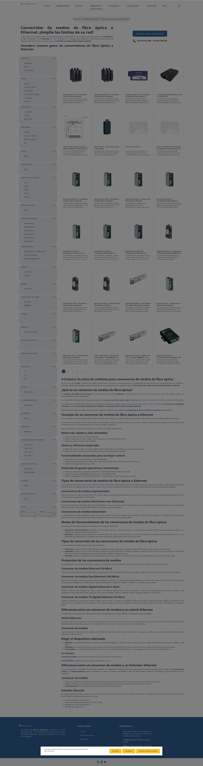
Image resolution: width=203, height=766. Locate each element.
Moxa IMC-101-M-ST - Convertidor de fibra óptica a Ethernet (106, 200)
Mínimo (28, 513)
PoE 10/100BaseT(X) (31, 255)
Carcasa (24, 151)
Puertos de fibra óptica (29, 353)
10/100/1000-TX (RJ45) (31, 94)
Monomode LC (29, 223)
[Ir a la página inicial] (28, 5)
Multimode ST (29, 241)
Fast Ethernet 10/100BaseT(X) (34, 252)
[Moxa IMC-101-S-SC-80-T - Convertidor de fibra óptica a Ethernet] (138, 232)
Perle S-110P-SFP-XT (133, 147)
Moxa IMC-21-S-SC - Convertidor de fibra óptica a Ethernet (107, 304)
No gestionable (29, 472)
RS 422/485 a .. (26, 413)
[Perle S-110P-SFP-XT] (138, 127)
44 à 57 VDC (28, 119)
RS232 (26, 418)
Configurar (129, 751)
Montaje (24, 267)
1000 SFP (27, 102)
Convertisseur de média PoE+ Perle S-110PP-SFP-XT (169, 95)
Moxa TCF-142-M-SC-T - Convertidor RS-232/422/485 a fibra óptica (169, 356)
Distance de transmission (30, 178)
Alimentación (25, 107)
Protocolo (24, 327)
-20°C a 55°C (28, 448)
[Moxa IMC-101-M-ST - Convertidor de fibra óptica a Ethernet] (107, 179)
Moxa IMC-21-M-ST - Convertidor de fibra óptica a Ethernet (75, 304)
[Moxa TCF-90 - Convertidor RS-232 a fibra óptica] (107, 127)
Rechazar (115, 751)
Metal (26, 156)
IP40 (25, 499)
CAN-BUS (27, 302)
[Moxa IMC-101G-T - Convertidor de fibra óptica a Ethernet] (76, 336)
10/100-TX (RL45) (30, 87)
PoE (25, 143)
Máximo (47, 513)
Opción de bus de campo (30, 297)
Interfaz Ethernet (27, 247)
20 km (26, 186)
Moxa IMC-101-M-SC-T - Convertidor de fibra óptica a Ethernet (167, 200)
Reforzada (27, 432)
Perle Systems (29, 70)
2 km (26, 183)
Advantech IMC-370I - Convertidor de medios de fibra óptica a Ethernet (138, 95)
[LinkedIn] (105, 762)
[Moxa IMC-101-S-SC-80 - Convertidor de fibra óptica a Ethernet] (107, 232)
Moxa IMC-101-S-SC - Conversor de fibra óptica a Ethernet (138, 200)
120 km (26, 197)
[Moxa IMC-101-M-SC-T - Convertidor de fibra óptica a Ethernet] (169, 179)
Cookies (83, 731)
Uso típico (24, 481)
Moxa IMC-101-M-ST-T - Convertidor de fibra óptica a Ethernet (73, 252)
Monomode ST (29, 231)
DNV (25, 169)
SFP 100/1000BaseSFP (31, 259)
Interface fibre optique (29, 218)
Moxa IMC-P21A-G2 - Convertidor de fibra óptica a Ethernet (75, 95)
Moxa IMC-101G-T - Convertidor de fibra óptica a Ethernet (75, 356)
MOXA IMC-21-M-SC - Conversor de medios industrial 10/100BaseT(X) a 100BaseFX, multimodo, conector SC (169, 252)
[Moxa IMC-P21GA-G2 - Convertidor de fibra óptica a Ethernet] (107, 75)
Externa (27, 132)
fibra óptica (28, 405)
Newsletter (84, 739)
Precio (23, 507)
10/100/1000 (28, 91)
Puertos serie (25, 367)
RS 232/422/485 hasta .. (29, 400)
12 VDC (26, 115)
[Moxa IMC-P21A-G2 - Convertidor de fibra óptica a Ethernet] (76, 75)
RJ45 (25, 210)
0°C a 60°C (28, 456)
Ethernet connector (28, 205)
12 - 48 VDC (28, 112)
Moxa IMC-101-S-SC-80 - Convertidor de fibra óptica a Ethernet (104, 252)
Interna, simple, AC (31, 136)
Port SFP (24, 314)
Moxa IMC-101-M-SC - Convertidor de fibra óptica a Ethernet (75, 200)
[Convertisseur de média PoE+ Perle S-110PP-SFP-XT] (169, 75)
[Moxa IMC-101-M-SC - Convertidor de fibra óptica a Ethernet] (76, 179)
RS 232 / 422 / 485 (30, 332)
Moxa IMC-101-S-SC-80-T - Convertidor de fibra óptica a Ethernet (136, 252)
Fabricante (25, 58)
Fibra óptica (28, 392)
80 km (26, 193)
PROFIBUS (27, 306)
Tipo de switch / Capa (28, 464)
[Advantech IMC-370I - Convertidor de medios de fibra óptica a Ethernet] (138, 75)
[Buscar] (179, 6)
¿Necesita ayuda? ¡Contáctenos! (150, 33)
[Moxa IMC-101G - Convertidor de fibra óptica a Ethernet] (169, 284)
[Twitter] (98, 762)
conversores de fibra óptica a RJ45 (116, 400)
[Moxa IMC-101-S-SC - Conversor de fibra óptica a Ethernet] (138, 179)
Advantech (28, 63)
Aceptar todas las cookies (148, 751)
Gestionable (28, 469)
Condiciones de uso (87, 735)
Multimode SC (29, 238)
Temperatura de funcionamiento (32, 440)
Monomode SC (29, 227)
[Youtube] (101, 762)
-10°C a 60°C (28, 445)
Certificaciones (26, 164)
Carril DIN (27, 272)
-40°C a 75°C (28, 452)
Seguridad (24, 427)
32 (25, 379)
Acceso (23, 79)
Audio (26, 486)
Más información (49, 751)
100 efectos (28, 98)
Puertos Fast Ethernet (28, 340)
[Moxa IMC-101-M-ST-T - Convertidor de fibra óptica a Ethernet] (76, 232)
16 (25, 375)
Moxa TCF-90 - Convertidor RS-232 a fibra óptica (106, 148)
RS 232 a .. (24, 387)
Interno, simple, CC (31, 139)
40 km (26, 190)
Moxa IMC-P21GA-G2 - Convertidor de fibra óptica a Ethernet (106, 95)
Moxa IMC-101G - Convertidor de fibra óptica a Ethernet (168, 304)
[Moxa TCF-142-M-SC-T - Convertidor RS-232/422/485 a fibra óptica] (169, 336)
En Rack (27, 276)
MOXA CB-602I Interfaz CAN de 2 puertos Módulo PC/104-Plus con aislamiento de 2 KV (75, 148)
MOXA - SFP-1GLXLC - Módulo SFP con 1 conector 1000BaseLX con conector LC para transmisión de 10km (138, 356)
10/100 (26, 84)
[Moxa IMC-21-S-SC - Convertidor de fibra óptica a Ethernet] (107, 284)
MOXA (26, 67)
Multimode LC (29, 234)
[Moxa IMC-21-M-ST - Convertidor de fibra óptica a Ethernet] (76, 284)
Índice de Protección (28, 494)
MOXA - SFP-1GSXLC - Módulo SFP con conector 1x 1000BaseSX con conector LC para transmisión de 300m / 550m (106, 356)
